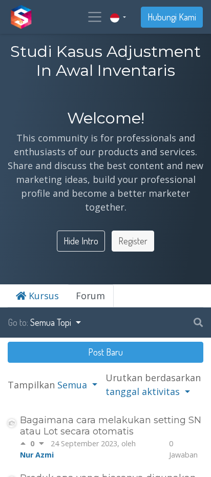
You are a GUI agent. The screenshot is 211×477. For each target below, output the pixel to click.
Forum (90, 295)
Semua (73, 385)
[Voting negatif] (41, 443)
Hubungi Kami (171, 17)
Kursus (42, 295)
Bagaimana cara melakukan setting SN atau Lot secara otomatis (110, 425)
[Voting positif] (25, 443)
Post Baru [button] (105, 352)
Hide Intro (81, 240)
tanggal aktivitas (144, 391)
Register (132, 240)
